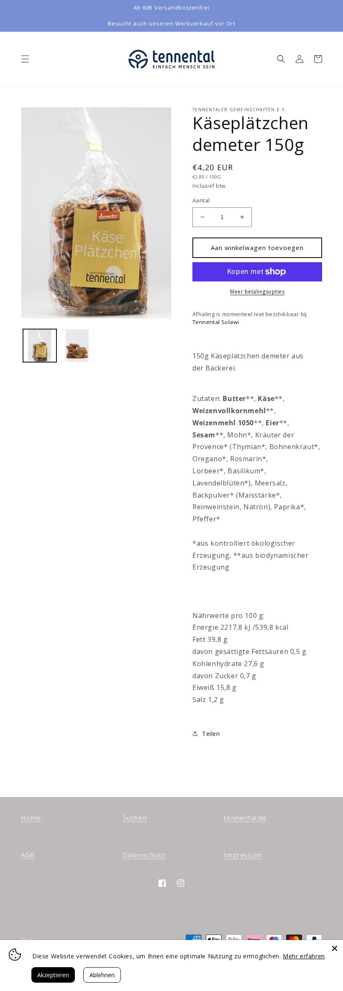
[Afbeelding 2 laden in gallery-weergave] (77, 346)
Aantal (201, 200)
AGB (28, 855)
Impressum (242, 855)
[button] (25, 59)
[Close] (334, 948)
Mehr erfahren (304, 956)
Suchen (135, 817)
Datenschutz (144, 855)
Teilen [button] (211, 734)
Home (31, 817)
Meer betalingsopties (257, 291)
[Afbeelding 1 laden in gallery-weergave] (39, 346)
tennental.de (245, 817)
